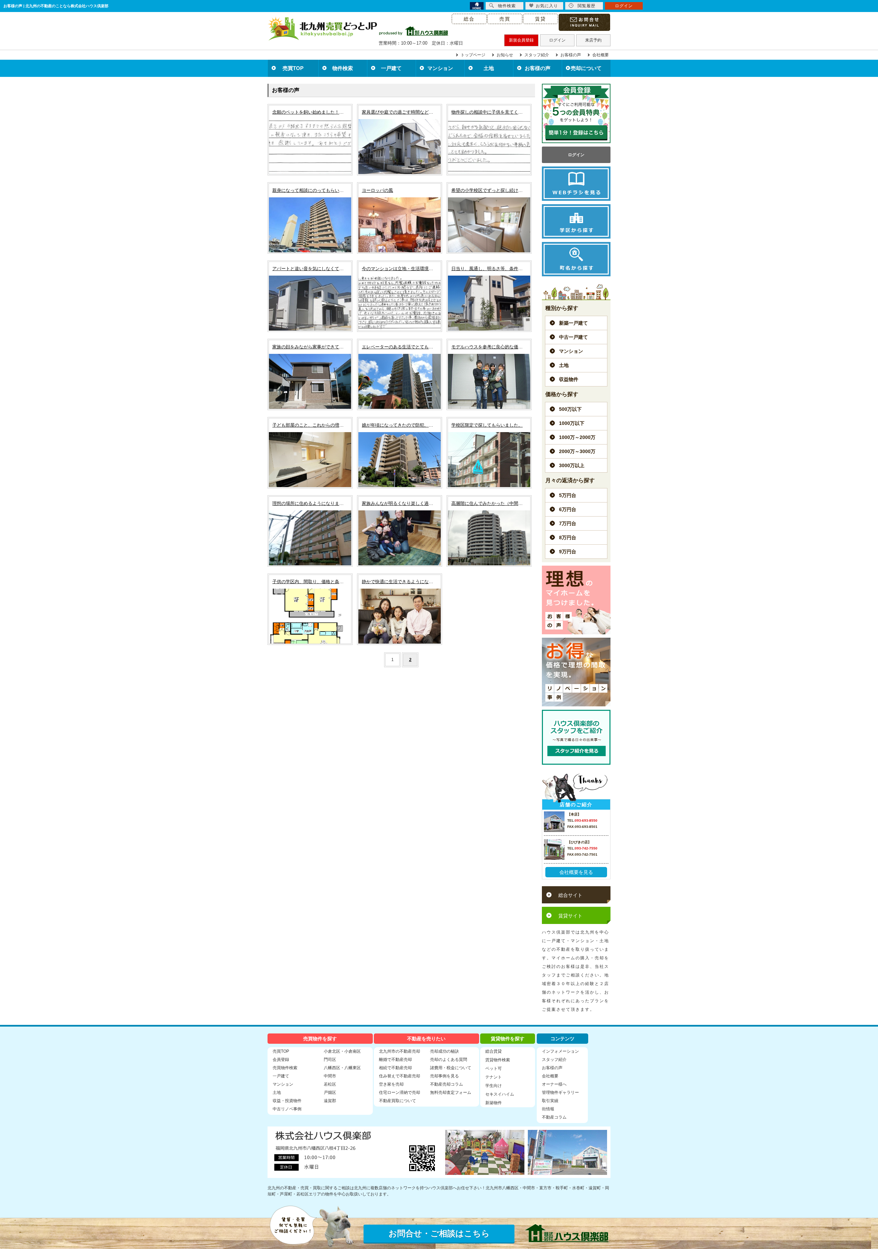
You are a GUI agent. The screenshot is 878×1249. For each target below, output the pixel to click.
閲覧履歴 (586, 5)
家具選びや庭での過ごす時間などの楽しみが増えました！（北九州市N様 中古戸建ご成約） (399, 112)
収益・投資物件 (287, 1100)
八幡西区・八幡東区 (342, 1067)
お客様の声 (570, 55)
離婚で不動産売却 (395, 1059)
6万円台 (567, 509)
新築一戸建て (573, 323)
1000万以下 (571, 423)
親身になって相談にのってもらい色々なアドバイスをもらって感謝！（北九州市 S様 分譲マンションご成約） (310, 190)
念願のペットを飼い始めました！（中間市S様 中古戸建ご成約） (310, 112)
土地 (489, 68)
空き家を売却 (391, 1084)
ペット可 (493, 1068)
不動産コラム (554, 1117)
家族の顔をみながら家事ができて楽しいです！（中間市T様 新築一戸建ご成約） (310, 346)
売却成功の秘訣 (444, 1051)
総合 (469, 19)
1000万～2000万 (577, 437)
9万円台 (567, 551)
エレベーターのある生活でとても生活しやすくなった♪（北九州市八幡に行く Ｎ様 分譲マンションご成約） (399, 346)
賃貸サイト (570, 915)
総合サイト (570, 895)
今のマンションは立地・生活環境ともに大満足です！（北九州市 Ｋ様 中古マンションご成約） (399, 268)
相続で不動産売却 (395, 1067)
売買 (504, 19)
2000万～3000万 (577, 451)
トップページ (473, 55)
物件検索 (342, 68)
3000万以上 (571, 465)
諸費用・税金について (450, 1067)
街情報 (548, 1109)
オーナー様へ (554, 1084)
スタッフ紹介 (536, 55)
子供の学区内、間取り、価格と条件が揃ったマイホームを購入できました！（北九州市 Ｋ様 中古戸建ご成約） (310, 581)
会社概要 (600, 55)
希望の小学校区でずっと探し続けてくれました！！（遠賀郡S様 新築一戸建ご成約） (489, 190)
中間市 (330, 1076)
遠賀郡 (330, 1100)
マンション (440, 68)
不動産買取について (397, 1100)
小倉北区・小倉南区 (342, 1051)
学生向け (493, 1085)
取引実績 (550, 1100)
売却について (586, 68)
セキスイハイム (499, 1094)
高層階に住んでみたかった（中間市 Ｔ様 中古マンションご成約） (489, 503)
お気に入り (547, 5)
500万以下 (570, 409)
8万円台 (567, 537)
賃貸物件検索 (497, 1059)
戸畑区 (330, 1092)
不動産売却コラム (446, 1084)
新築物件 (493, 1102)
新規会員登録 (521, 40)
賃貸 (540, 19)
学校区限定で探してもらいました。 (487, 425)
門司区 (330, 1059)
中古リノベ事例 (287, 1109)
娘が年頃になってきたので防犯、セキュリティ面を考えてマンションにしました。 (399, 425)
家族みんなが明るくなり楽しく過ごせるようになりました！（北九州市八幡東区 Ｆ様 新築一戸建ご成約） (399, 503)
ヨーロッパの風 (377, 190)
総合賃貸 (493, 1051)
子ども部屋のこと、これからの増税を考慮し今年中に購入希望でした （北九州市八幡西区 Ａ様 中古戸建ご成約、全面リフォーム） (310, 425)
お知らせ (505, 55)
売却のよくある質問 (448, 1059)
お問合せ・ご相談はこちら (439, 1233)
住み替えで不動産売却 (399, 1076)
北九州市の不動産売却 (399, 1051)
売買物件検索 (285, 1067)
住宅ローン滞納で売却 (399, 1092)
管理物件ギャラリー (560, 1092)
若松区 (330, 1084)
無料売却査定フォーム (450, 1092)
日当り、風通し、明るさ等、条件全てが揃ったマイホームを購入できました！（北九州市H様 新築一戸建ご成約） (489, 268)
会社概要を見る (576, 872)
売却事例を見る (444, 1076)
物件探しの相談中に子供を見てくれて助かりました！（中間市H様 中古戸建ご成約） (489, 112)
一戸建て (391, 68)
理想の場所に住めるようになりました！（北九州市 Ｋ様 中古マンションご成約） (310, 503)
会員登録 (281, 1059)
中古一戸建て (573, 337)
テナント (493, 1077)
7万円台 (567, 523)
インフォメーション (560, 1051)
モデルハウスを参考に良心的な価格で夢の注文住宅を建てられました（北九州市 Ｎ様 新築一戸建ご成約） (489, 346)
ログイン (557, 40)
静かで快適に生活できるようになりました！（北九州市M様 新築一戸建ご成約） (399, 581)
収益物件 (568, 379)
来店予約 (593, 40)
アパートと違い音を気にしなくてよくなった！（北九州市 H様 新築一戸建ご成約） (310, 268)
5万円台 (567, 495)
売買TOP (293, 68)
